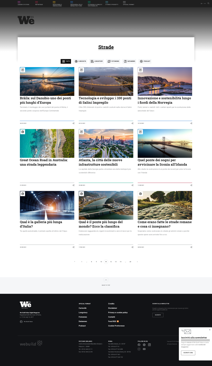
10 (101, 262)
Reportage (39, 4)
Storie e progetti (111, 4)
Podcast (146, 61)
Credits (111, 304)
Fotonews (115, 61)
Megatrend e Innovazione (57, 5)
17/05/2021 (82, 247)
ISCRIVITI (158, 315)
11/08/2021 (141, 185)
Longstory (98, 61)
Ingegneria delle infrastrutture (76, 5)
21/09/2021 (23, 185)
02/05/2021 (141, 247)
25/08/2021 (82, 185)
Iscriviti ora (188, 353)
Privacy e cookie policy (118, 312)
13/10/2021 (141, 123)
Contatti (111, 317)
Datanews (131, 61)
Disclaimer (112, 308)
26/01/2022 (23, 123)
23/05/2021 (23, 247)
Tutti (67, 61)
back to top (106, 285)
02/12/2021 (82, 123)
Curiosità (82, 61)
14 (120, 262)
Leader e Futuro (23, 4)
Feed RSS (112, 321)
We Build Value (28, 321)
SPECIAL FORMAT (128, 4)
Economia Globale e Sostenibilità (95, 5)
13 (115, 262)
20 (130, 262)
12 (111, 262)
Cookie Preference (116, 326)
